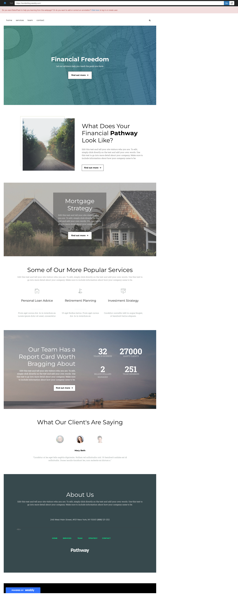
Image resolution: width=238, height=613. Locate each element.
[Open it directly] (231, 3)
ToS (11, 3)
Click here (95, 10)
